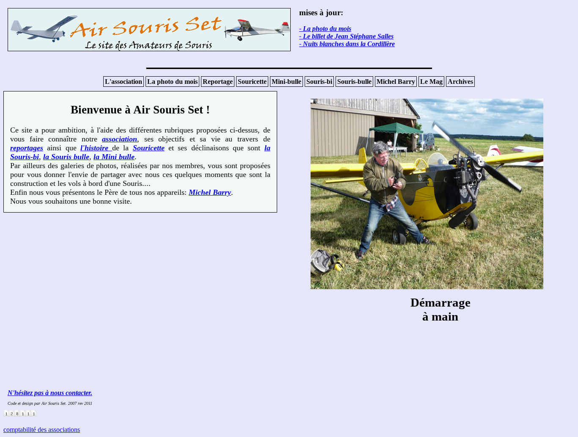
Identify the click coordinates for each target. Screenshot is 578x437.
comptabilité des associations (41, 429)
